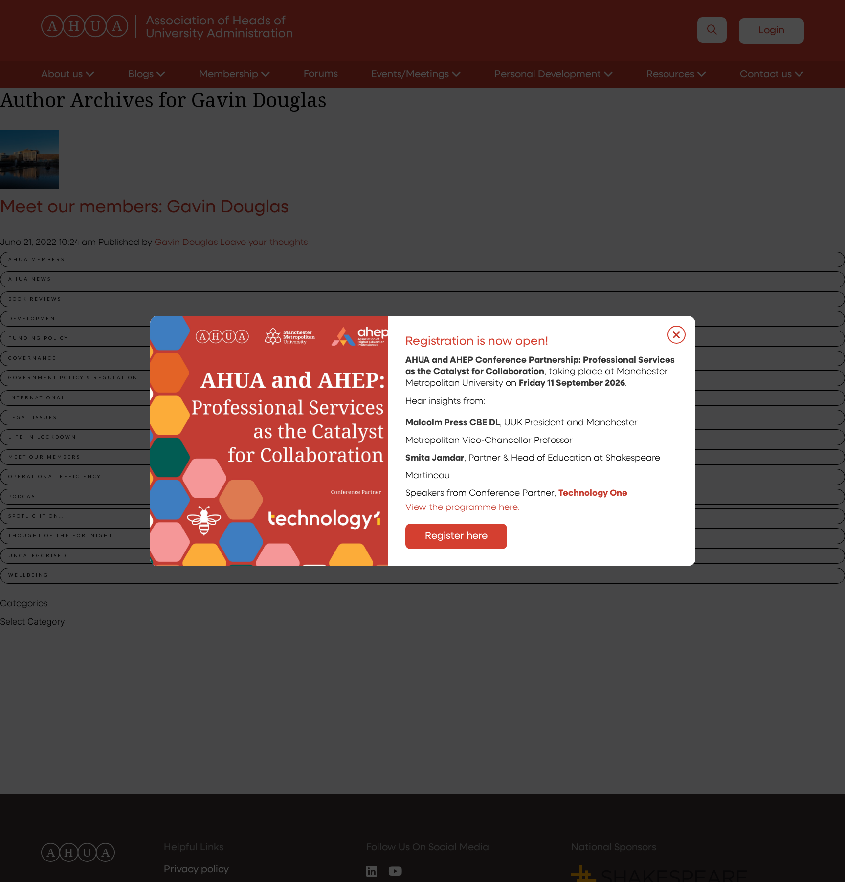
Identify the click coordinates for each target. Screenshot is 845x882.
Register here (456, 536)
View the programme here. (463, 508)
